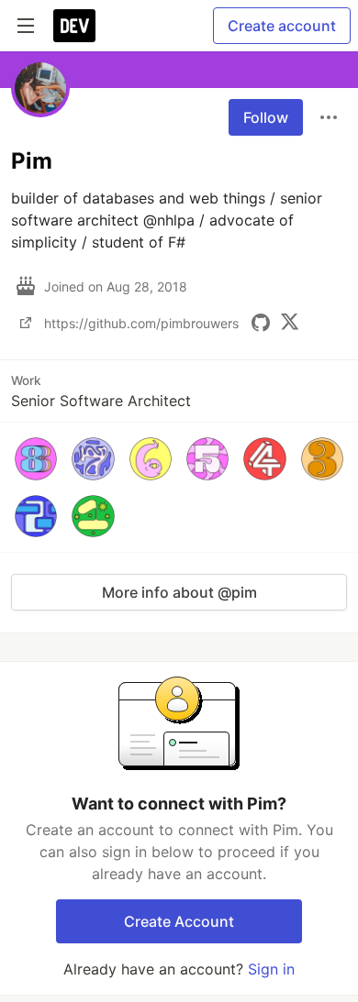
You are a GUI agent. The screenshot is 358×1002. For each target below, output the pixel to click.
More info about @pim (179, 592)
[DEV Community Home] (74, 25)
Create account (282, 26)
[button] (36, 458)
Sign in (271, 969)
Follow (265, 117)
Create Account (179, 921)
